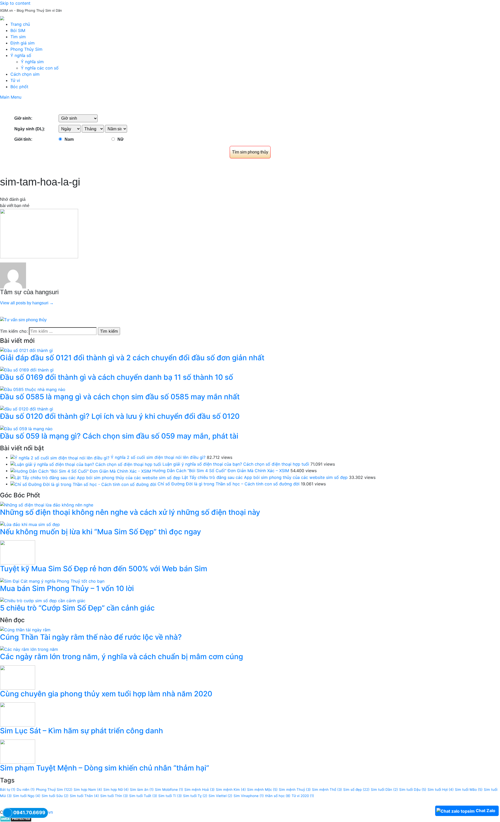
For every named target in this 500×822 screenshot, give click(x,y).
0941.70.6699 (29, 812)
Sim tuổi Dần (384, 789)
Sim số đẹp (356, 789)
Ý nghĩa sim (32, 61)
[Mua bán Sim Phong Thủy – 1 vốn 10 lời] (52, 580)
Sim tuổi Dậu (412, 789)
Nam (69, 139)
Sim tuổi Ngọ (26, 796)
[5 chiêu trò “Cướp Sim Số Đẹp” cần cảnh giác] (42, 600)
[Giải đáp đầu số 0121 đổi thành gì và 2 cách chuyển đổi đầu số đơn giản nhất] (26, 349)
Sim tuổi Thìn (114, 796)
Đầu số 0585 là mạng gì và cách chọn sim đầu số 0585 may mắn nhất (120, 396)
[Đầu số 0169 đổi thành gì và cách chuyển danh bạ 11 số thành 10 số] (27, 369)
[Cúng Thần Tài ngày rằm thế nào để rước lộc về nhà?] (25, 629)
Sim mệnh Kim (231, 789)
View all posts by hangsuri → (27, 303)
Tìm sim (18, 36)
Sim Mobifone (169, 789)
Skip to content (15, 3)
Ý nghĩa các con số (40, 67)
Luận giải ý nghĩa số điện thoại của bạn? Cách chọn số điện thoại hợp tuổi (235, 464)
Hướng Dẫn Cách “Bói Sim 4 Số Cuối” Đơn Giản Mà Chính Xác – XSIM (220, 470)
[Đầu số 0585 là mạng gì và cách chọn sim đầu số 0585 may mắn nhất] (32, 388)
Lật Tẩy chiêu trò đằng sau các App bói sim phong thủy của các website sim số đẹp (265, 477)
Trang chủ (20, 24)
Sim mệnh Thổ (327, 789)
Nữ (120, 139)
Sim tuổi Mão (469, 789)
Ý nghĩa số (20, 55)
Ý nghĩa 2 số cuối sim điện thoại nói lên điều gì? (158, 457)
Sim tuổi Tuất (143, 796)
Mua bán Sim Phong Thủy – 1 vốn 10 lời (67, 588)
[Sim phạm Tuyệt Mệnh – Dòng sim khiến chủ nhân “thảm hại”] (17, 751)
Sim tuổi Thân (84, 796)
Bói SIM (17, 30)
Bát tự (7, 789)
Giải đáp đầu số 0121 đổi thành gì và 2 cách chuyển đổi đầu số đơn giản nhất (132, 357)
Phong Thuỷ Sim (54, 789)
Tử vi (15, 80)
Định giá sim (22, 43)
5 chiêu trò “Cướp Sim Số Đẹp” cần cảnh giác (77, 607)
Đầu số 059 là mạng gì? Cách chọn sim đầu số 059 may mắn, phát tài (119, 436)
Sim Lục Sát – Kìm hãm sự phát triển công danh (81, 730)
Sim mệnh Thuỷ (295, 789)
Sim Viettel (220, 796)
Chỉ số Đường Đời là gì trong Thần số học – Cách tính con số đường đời (228, 483)
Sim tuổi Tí (170, 796)
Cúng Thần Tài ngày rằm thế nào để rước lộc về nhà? (91, 637)
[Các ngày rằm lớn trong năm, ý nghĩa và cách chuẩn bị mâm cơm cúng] (29, 648)
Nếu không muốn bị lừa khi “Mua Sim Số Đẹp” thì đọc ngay (100, 531)
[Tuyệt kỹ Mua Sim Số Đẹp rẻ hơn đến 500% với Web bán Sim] (17, 552)
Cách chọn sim (25, 74)
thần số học (277, 796)
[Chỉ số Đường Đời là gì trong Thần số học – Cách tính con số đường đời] (83, 483)
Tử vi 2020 (303, 796)
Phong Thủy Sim (26, 49)
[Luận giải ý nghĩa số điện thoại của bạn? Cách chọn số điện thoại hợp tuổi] (85, 464)
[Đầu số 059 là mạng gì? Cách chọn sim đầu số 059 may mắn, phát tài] (26, 428)
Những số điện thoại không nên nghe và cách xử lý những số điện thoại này (130, 512)
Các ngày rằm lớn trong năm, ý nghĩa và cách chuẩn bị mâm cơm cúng (121, 656)
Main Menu (10, 97)
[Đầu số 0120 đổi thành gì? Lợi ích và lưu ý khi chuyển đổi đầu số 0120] (26, 408)
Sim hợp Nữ (116, 789)
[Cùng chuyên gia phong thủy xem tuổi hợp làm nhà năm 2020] (17, 677)
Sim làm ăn (142, 789)
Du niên (26, 789)
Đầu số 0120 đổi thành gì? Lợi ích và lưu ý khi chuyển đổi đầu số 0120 (120, 416)
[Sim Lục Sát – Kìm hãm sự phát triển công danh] (17, 714)
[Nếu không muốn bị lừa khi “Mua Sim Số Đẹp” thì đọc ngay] (30, 523)
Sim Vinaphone (249, 796)
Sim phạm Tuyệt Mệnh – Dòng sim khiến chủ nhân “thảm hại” (104, 767)
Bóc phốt (19, 86)
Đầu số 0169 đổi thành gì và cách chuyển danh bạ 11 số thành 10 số (116, 377)
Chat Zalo (485, 810)
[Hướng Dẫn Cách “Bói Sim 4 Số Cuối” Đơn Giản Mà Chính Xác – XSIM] (80, 470)
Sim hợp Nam (88, 789)
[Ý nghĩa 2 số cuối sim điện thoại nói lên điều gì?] (59, 457)
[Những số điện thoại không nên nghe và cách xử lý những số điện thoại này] (46, 504)
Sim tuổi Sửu (55, 796)
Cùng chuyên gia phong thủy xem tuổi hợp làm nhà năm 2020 (106, 693)
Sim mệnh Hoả (199, 789)
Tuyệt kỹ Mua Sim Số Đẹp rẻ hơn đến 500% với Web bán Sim (103, 568)
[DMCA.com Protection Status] (16, 818)
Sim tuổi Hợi (441, 789)
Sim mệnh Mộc (262, 789)
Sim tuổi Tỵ (195, 796)
